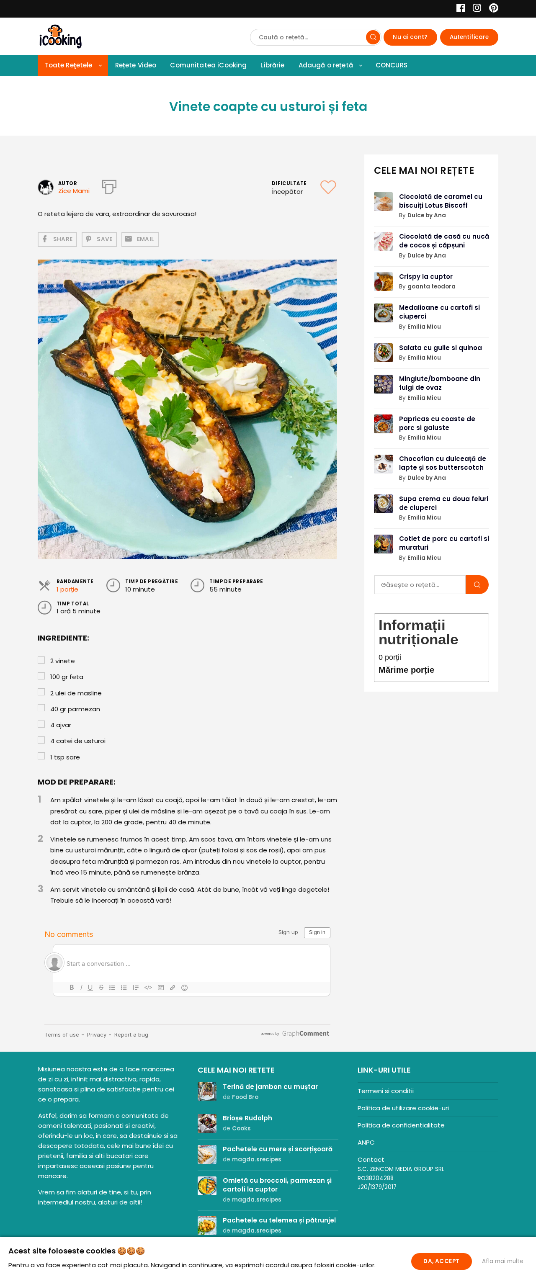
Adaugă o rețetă (326, 65)
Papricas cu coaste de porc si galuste (437, 423)
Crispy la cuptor (426, 276)
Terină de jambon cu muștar (270, 1086)
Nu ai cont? (410, 37)
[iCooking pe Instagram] (474, 9)
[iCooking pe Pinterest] (490, 9)
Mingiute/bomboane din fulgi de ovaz (439, 383)
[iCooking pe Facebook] (458, 9)
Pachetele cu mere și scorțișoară (277, 1149)
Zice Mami (74, 190)
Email (146, 239)
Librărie (272, 65)
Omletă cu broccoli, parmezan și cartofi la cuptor (277, 1185)
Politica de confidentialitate (401, 1125)
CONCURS (391, 65)
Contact (371, 1159)
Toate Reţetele (69, 65)
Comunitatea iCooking (208, 65)
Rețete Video (136, 65)
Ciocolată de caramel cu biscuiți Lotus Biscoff (440, 201)
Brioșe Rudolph (247, 1118)
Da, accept (441, 1261)
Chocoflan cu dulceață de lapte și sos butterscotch (442, 463)
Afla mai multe (502, 1261)
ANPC (366, 1142)
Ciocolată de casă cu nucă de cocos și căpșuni (444, 241)
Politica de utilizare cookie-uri (403, 1108)
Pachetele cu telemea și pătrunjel (279, 1220)
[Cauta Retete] (373, 37)
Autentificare (469, 37)
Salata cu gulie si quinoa (440, 347)
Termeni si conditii (386, 1090)
